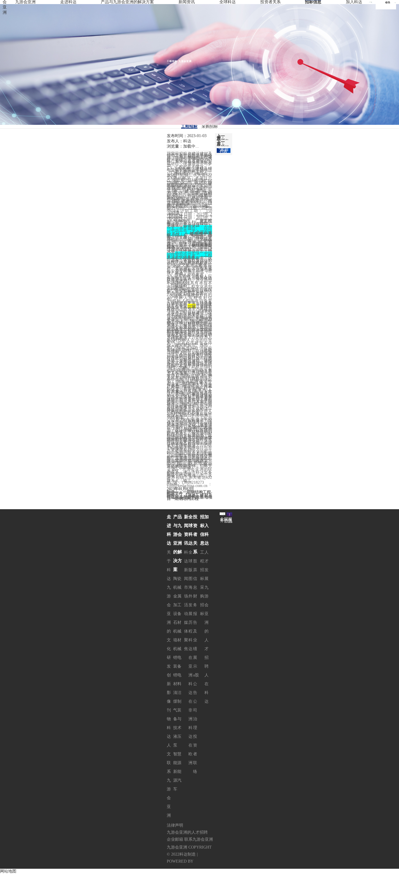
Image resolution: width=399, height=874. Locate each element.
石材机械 (177, 626)
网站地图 (8, 871)
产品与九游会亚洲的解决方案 (127, 2)
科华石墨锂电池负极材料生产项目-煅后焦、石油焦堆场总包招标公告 (223, 139)
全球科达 (227, 2)
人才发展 (206, 565)
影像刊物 (169, 705)
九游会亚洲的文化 (169, 618)
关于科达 (169, 565)
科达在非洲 (190, 701)
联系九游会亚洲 (169, 789)
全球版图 (190, 565)
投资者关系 (270, 2)
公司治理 (195, 714)
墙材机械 (177, 644)
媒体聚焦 (186, 635)
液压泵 (177, 740)
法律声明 (175, 825)
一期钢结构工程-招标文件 (189, 493)
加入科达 (354, 2)
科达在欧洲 (190, 745)
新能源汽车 (177, 780)
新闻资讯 (186, 2)
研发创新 (169, 670)
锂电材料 (177, 679)
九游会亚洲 (25, 2)
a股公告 (196, 684)
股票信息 (195, 574)
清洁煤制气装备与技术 (177, 710)
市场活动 (186, 600)
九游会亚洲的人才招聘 (206, 627)
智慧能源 (177, 758)
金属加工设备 (177, 605)
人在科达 (206, 688)
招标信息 (313, 2)
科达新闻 (186, 565)
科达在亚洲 (190, 657)
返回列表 (223, 150)
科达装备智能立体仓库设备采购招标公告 (223, 145)
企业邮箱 (175, 839)
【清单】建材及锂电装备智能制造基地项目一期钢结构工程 (189, 497)
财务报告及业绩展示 (195, 631)
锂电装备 (177, 662)
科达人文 (169, 741)
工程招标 (189, 127)
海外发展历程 (190, 609)
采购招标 (210, 127)
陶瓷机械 (177, 583)
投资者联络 (195, 754)
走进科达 (68, 2)
